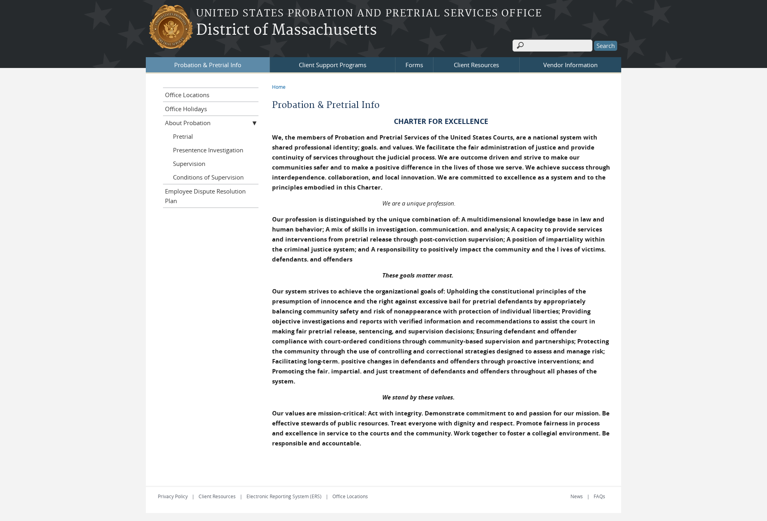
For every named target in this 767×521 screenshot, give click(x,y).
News (576, 496)
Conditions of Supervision (208, 177)
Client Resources (476, 65)
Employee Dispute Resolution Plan (205, 196)
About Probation (188, 123)
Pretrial (183, 136)
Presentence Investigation (208, 150)
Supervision (189, 164)
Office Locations (187, 95)
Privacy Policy (173, 496)
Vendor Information (570, 65)
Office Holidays (186, 109)
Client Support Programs (332, 65)
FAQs (599, 496)
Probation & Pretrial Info (207, 65)
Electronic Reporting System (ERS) (284, 496)
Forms (414, 65)
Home (279, 87)
